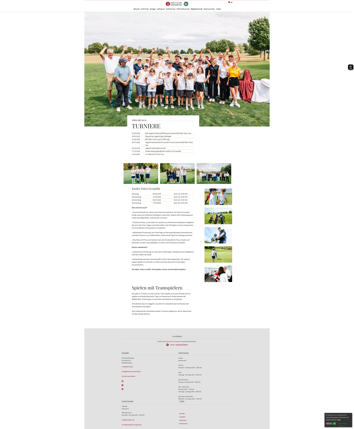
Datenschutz (183, 423)
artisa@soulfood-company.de (131, 425)
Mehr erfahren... (343, 423)
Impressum (182, 420)
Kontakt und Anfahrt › (129, 376)
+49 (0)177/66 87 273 (128, 420)
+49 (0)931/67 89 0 (127, 367)
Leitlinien (182, 417)
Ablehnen (329, 423)
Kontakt (182, 413)
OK (334, 423)
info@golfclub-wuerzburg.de (131, 371)
